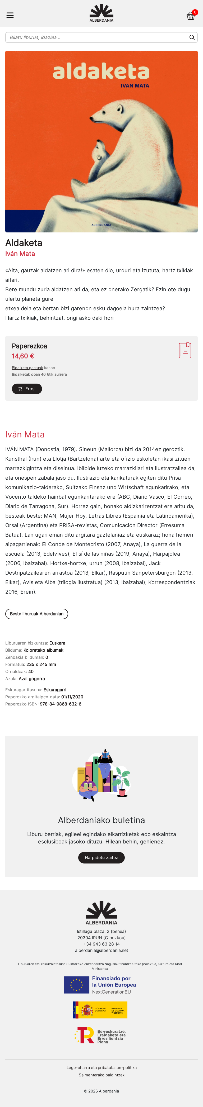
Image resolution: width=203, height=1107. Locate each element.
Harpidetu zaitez (101, 857)
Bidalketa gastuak (27, 368)
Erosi (30, 388)
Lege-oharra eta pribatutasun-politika (102, 1067)
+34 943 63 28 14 (102, 944)
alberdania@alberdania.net (101, 950)
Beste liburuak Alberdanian (36, 613)
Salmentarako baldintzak (101, 1075)
